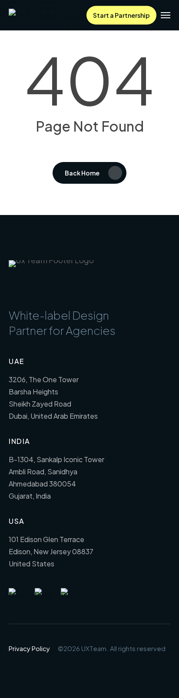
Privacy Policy (29, 648)
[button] (165, 15)
